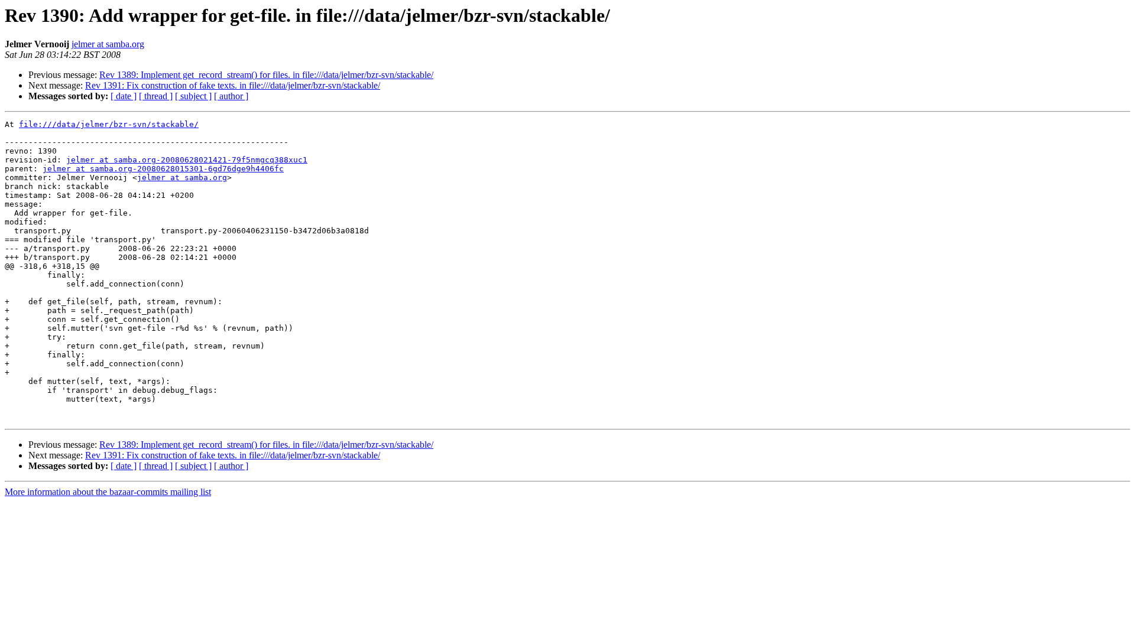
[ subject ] (193, 96)
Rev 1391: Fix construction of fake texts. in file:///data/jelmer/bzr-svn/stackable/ (232, 85)
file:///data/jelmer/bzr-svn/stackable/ (109, 124)
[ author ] (231, 96)
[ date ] (124, 96)
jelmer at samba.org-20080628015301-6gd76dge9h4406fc (163, 168)
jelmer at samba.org (108, 44)
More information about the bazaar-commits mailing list (108, 492)
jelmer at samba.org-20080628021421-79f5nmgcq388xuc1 (186, 159)
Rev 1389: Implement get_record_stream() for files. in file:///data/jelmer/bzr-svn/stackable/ (266, 75)
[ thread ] (156, 96)
